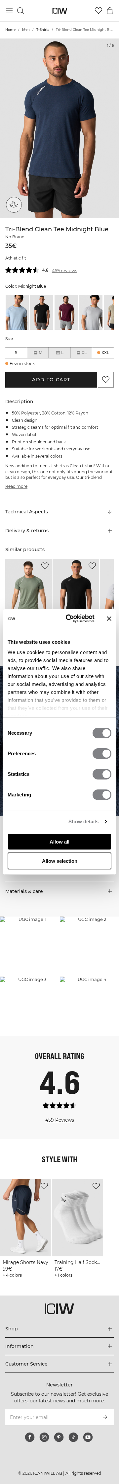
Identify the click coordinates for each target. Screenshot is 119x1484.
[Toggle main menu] (9, 10)
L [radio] (62, 359)
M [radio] (40, 359)
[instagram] (44, 1444)
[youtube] (88, 1444)
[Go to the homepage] (59, 11)
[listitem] (17, 319)
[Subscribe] (105, 1424)
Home (10, 30)
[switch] (102, 753)
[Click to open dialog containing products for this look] (29, 953)
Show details (83, 821)
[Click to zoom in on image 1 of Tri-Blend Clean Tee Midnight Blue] (59, 128)
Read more (15, 493)
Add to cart (51, 387)
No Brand (14, 244)
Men (25, 30)
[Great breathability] (14, 205)
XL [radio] (84, 359)
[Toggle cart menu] (109, 10)
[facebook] (29, 1444)
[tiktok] (73, 1444)
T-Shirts (42, 30)
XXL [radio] (105, 359)
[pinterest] (58, 1444)
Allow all (59, 842)
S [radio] (16, 359)
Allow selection (59, 861)
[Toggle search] (20, 10)
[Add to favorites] (106, 387)
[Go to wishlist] (98, 10)
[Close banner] (109, 618)
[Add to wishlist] (45, 573)
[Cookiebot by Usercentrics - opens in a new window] (70, 618)
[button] (59, 538)
